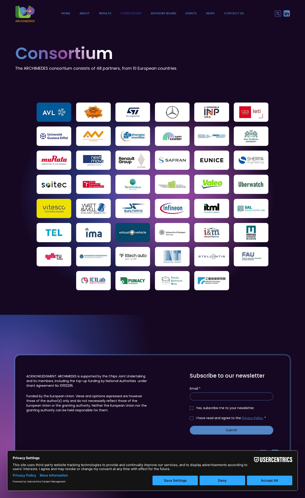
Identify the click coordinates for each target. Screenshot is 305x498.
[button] (84, 13)
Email (195, 389)
